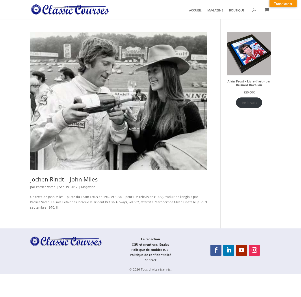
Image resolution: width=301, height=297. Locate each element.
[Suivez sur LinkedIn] (228, 250)
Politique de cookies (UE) (150, 250)
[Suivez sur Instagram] (254, 250)
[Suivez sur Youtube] (241, 250)
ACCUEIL (195, 10)
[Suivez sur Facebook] (215, 250)
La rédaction (150, 239)
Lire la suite (249, 103)
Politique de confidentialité (150, 255)
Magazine (88, 187)
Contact (150, 260)
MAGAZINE (215, 10)
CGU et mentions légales (150, 244)
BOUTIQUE (237, 10)
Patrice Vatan (46, 187)
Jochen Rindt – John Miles (64, 179)
